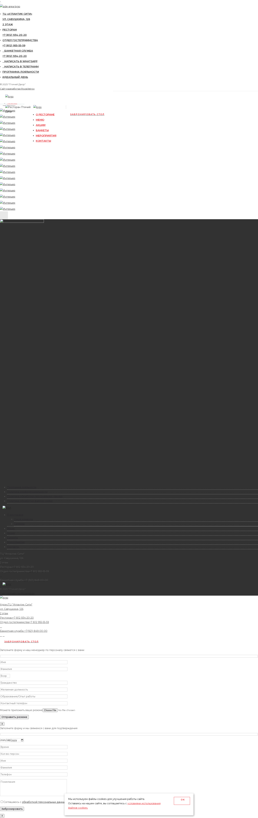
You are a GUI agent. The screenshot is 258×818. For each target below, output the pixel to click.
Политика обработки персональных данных (34, 496)
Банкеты (42, 130)
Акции (40, 125)
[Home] (9, 96)
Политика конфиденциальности (27, 491)
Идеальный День (15, 77)
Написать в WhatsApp (21, 61)
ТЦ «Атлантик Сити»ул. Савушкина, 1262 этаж (17, 19)
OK (182, 801)
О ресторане (45, 114)
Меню (40, 119)
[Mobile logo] (4, 597)
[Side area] (10, 6)
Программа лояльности (20, 71)
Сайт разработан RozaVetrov (17, 88)
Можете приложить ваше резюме (21, 710)
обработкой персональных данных (44, 802)
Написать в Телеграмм (21, 66)
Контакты (43, 140)
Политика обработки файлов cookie (30, 501)
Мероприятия (46, 135)
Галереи (19, 523)
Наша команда (23, 519)
